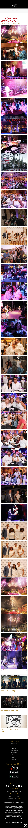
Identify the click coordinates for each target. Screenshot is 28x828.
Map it (19, 798)
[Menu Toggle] (24, 5)
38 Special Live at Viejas (8, 691)
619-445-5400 (14, 793)
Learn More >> (3, 692)
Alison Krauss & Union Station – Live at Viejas (13, 730)
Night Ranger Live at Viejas (9, 710)
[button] (3, 5)
